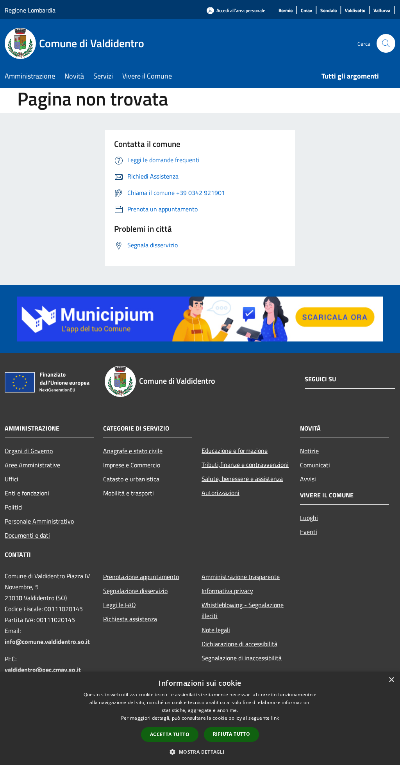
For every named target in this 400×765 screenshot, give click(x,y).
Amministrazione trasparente (241, 576)
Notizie (309, 451)
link (275, 718)
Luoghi (309, 517)
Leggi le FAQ (119, 604)
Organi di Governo (29, 451)
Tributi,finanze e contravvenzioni (245, 464)
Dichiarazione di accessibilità (239, 644)
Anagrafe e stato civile (132, 451)
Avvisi (308, 479)
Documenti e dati (27, 535)
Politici (14, 507)
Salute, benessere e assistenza (242, 478)
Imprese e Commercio (131, 465)
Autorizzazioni (220, 492)
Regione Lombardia (30, 10)
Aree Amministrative (32, 465)
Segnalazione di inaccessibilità (242, 658)
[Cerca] (386, 43)
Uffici (11, 479)
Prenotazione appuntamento (141, 576)
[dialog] (200, 718)
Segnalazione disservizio (135, 590)
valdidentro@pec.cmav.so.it (43, 669)
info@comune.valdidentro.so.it (47, 641)
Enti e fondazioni (27, 493)
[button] (199, 752)
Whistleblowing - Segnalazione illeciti (243, 610)
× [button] (391, 680)
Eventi (308, 531)
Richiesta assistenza (130, 619)
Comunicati (315, 465)
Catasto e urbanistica (131, 479)
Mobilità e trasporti (128, 493)
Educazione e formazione (235, 450)
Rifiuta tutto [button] (231, 734)
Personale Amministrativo (39, 521)
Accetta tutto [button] (169, 734)
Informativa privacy (227, 590)
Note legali (216, 630)
